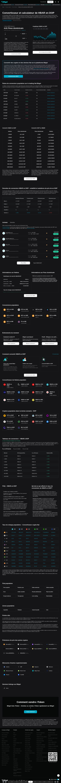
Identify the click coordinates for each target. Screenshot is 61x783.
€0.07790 (20, 544)
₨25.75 (35, 550)
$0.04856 (13, 563)
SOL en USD (53, 309)
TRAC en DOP (11, 427)
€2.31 (20, 547)
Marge (14, 744)
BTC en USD (10, 309)
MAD (44, 781)
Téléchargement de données (42, 752)
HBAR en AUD (11, 392)
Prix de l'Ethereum (28, 750)
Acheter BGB (27, 742)
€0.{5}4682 (21, 553)
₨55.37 (35, 560)
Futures (14, 734)
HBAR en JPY (10, 399)
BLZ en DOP (24, 427)
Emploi (3, 738)
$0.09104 (13, 544)
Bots (14, 754)
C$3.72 (27, 547)
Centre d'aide (39, 734)
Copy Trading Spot (16, 748)
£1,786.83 (53, 535)
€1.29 (20, 538)
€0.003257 (21, 566)
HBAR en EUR (25, 392)
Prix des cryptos (8, 7)
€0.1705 (20, 560)
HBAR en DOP (25, 384)
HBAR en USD (53, 384)
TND (16, 781)
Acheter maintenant (51, 92)
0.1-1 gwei (23, 4)
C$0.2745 (28, 560)
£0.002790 (53, 566)
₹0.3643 (44, 566)
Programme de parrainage (42, 756)
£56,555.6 (53, 532)
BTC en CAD (38, 315)
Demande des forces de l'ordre (52, 735)
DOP (30, 781)
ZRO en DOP (24, 415)
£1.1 (52, 538)
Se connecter (43, 1)
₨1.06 (35, 566)
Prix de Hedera (14, 7)
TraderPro (15, 760)
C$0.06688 (28, 563)
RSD (26, 781)
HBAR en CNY (39, 384)
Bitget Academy (5, 740)
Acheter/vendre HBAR (16, 53)
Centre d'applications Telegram (17, 770)
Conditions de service (52, 748)
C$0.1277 (28, 550)
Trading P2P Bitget (5, 227)
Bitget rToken (27, 771)
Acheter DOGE (28, 738)
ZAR (12, 781)
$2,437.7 (13, 535)
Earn (14, 746)
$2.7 (12, 547)
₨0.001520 (36, 553)
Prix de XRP (27, 758)
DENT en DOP (39, 421)
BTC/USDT (43, 4)
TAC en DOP (53, 415)
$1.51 (13, 538)
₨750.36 (36, 547)
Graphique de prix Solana (30, 752)
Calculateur (27, 754)
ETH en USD (24, 309)
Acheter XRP (27, 740)
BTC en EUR (10, 315)
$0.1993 (13, 560)
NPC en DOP (38, 415)
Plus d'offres (23, 262)
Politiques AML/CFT (52, 744)
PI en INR (23, 321)
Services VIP (39, 742)
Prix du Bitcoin (27, 748)
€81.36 (20, 541)
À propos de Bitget (5, 732)
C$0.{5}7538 (28, 553)
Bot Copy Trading (16, 752)
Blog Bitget (4, 742)
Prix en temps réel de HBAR (45, 52)
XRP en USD (38, 309)
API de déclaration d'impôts (42, 760)
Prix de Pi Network (28, 760)
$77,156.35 (14, 532)
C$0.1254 (28, 544)
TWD (21, 781)
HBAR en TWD (9, 385)
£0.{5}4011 (53, 553)
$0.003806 (14, 566)
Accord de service (51, 732)
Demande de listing (40, 740)
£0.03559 (53, 563)
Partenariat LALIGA (5, 756)
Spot (14, 732)
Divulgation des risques (52, 750)
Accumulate (35, 4)
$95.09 (13, 541)
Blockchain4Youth (5, 760)
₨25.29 (35, 544)
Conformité (50, 740)
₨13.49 (35, 563)
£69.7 (52, 541)
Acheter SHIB (27, 744)
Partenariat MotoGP (5, 758)
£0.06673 (53, 544)
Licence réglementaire (52, 742)
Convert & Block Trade (17, 742)
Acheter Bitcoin (28, 734)
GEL (35, 781)
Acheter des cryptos (29, 732)
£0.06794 (53, 550)
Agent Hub (15, 758)
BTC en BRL (53, 315)
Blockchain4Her (5, 762)
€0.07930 (20, 550)
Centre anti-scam (40, 738)
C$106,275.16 (28, 532)
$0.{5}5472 (14, 553)
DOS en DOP (24, 421)
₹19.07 (44, 560)
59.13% (10, 4)
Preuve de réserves (5, 748)
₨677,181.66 (36, 535)
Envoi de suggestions (41, 732)
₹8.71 (44, 544)
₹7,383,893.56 (45, 532)
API (14, 756)
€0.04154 (20, 563)
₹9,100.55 (45, 541)
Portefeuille (15, 762)
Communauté (4, 736)
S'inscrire (50, 1)
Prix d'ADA (27, 762)
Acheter (55, 239)
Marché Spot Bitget (31, 228)
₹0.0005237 (45, 553)
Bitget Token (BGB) (5, 744)
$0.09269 (13, 550)
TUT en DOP (10, 415)
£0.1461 (52, 560)
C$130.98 (28, 541)
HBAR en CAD (39, 392)
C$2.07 (27, 538)
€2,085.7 (20, 535)
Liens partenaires (5, 754)
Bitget (3, 7)
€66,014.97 (21, 532)
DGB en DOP (53, 421)
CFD (14, 736)
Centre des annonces (6, 746)
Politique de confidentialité (53, 746)
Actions (14, 740)
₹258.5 (44, 547)
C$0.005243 (28, 566)
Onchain (15, 738)
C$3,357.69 (28, 535)
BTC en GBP (24, 315)
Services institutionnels (41, 746)
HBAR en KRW (52, 392)
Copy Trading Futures (17, 750)
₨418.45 (36, 538)
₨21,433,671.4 (37, 532)
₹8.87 (44, 550)
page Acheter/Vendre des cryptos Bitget (41, 68)
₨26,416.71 (36, 541)
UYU (40, 781)
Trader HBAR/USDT (37, 263)
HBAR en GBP (25, 399)
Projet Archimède (40, 748)
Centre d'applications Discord (17, 773)
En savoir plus (56, 354)
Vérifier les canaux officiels (42, 736)
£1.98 (52, 547)
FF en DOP (10, 421)
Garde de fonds (39, 750)
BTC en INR (10, 321)
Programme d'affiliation (41, 744)
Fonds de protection (5, 750)
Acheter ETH (27, 736)
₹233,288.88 (45, 535)
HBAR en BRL (39, 399)
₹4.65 (44, 563)
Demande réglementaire (52, 738)
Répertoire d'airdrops (17, 775)
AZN (49, 781)
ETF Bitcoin (27, 756)
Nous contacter (5, 734)
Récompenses (39, 754)
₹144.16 (44, 538)
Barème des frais (40, 758)
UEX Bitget (4, 752)
